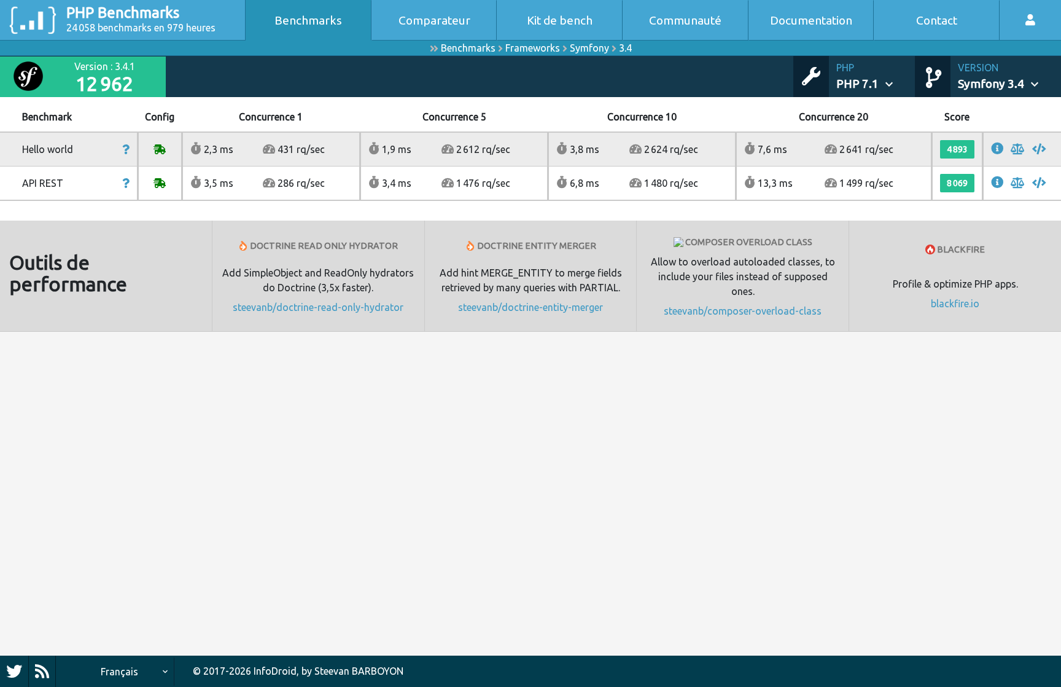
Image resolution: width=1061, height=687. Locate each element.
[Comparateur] (1018, 149)
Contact (936, 20)
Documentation (811, 20)
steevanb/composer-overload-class (743, 310)
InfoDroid (275, 671)
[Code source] (1039, 149)
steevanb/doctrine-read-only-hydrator (318, 307)
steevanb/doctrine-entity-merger (530, 307)
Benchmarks (308, 20)
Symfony (589, 47)
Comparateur (434, 20)
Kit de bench (560, 20)
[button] (875, 76)
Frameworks (532, 47)
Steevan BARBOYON (358, 671)
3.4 (625, 47)
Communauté (685, 20)
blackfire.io (955, 303)
